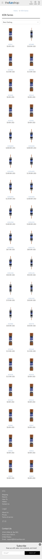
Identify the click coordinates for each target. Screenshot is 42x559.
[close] (40, 544)
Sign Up (32, 553)
